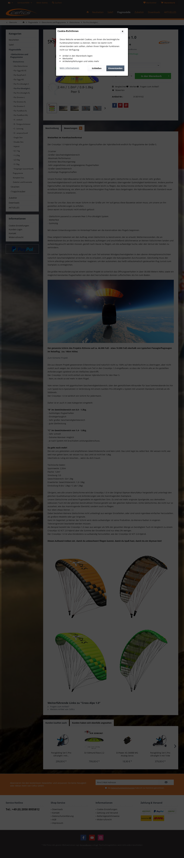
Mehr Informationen (69, 68)
